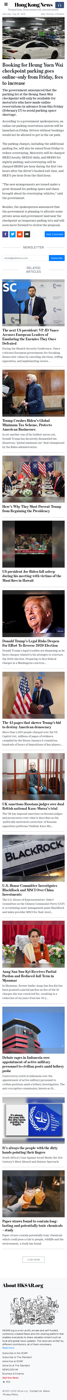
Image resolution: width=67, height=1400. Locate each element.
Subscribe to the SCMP (15, 1353)
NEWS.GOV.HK (10, 1369)
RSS (7, 1381)
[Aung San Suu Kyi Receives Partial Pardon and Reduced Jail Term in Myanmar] (33, 944)
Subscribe (57, 258)
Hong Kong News (34, 4)
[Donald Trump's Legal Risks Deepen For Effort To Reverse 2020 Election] (33, 613)
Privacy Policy (10, 1394)
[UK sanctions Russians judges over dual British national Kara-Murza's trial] (33, 776)
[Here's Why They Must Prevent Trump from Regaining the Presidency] (33, 478)
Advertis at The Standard (16, 1365)
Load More (33, 1259)
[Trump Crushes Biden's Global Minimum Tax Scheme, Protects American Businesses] (33, 392)
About (46, 1391)
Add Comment (54, 234)
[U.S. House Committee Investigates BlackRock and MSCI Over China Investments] (33, 858)
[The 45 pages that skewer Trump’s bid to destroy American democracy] (33, 694)
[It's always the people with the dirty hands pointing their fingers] (33, 1120)
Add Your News (10, 1377)
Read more (8, 1347)
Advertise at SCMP (12, 1361)
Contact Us (36, 1391)
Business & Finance (13, 1373)
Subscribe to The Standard (17, 1357)
